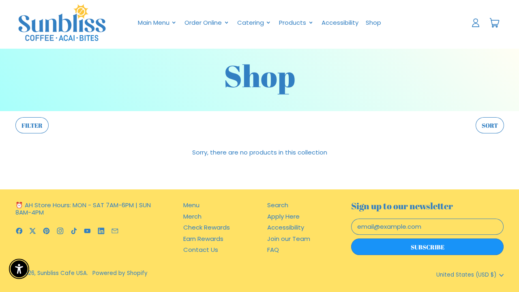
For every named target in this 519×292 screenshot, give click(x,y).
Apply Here (283, 216)
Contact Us (200, 249)
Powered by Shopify (120, 273)
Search (277, 205)
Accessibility (340, 22)
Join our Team (288, 238)
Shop (373, 22)
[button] (32, 125)
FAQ (273, 249)
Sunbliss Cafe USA (62, 273)
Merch (192, 216)
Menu (191, 205)
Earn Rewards (203, 238)
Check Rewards (206, 227)
